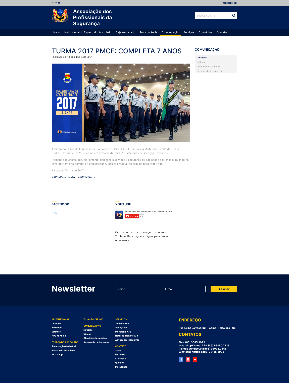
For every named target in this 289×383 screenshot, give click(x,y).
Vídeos (201, 62)
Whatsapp (57, 354)
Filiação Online (93, 319)
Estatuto (56, 331)
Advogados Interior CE (127, 340)
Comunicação (170, 32)
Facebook (53, 3)
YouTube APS (195, 359)
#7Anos (90, 177)
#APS (55, 177)
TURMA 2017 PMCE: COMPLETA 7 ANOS (117, 51)
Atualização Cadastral (64, 346)
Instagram (56, 3)
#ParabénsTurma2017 (72, 177)
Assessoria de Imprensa (210, 71)
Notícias (202, 57)
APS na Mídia (59, 335)
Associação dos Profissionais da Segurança (92, 17)
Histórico (57, 327)
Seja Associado (125, 32)
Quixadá (119, 362)
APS (54, 212)
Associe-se (230, 3)
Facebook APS (181, 359)
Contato (221, 32)
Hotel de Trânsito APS (127, 335)
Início (56, 32)
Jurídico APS (122, 323)
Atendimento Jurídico (209, 66)
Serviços (188, 32)
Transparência (148, 32)
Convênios (205, 32)
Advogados (121, 327)
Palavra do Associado (63, 350)
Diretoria (56, 323)
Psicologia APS (123, 331)
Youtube (59, 3)
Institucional (72, 32)
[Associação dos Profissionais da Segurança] (60, 15)
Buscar (234, 15)
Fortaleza (120, 354)
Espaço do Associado (98, 32)
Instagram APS (188, 359)
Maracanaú (121, 366)
